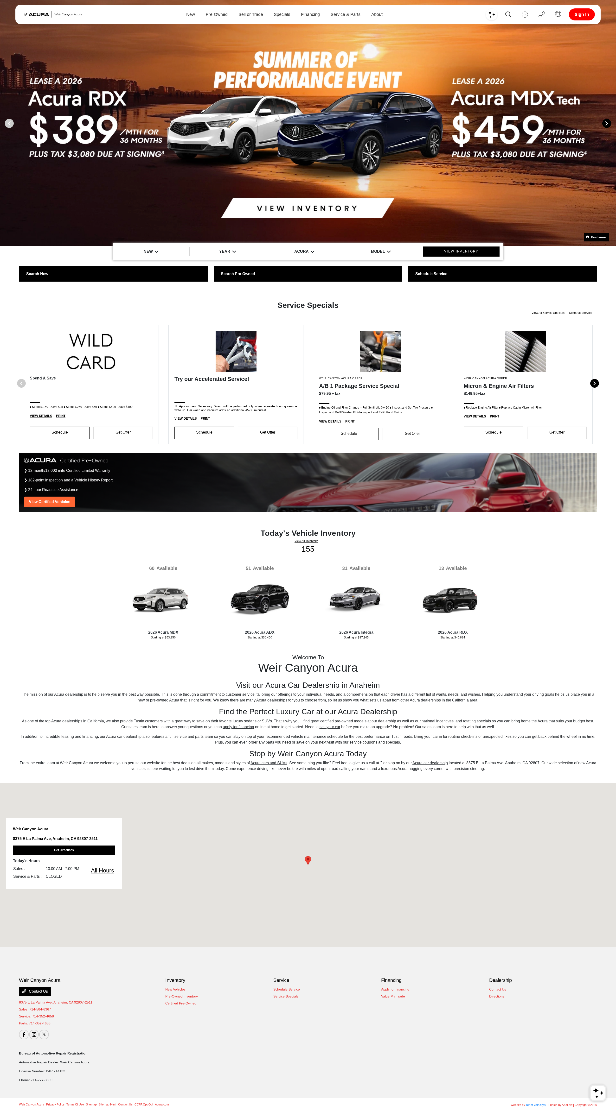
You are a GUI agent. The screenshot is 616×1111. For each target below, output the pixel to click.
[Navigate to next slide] (612, 123)
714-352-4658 (43, 1016)
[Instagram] (34, 1034)
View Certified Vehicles (49, 502)
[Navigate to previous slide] (3, 123)
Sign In (582, 14)
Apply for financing (395, 989)
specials (484, 721)
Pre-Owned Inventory (181, 996)
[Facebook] (24, 1034)
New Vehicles (175, 989)
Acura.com (162, 1104)
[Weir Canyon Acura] (52, 14)
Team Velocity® (536, 1105)
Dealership (500, 980)
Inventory (175, 980)
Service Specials (285, 996)
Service (281, 980)
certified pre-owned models (343, 721)
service (180, 736)
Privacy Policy (55, 1104)
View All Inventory (306, 541)
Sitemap (91, 1104)
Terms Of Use (75, 1104)
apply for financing (238, 727)
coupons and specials (381, 742)
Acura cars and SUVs (268, 763)
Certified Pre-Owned (180, 1003)
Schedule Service (580, 313)
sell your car (330, 727)
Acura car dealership (430, 763)
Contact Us (38, 991)
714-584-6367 (40, 1009)
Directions (496, 996)
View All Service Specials (548, 313)
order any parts (261, 742)
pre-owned (159, 700)
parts (199, 736)
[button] (308, 860)
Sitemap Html (107, 1104)
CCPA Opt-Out (144, 1104)
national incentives (438, 721)
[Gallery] (308, 123)
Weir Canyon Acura (31, 1104)
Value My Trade (393, 996)
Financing (391, 980)
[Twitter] (44, 1034)
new (141, 700)
